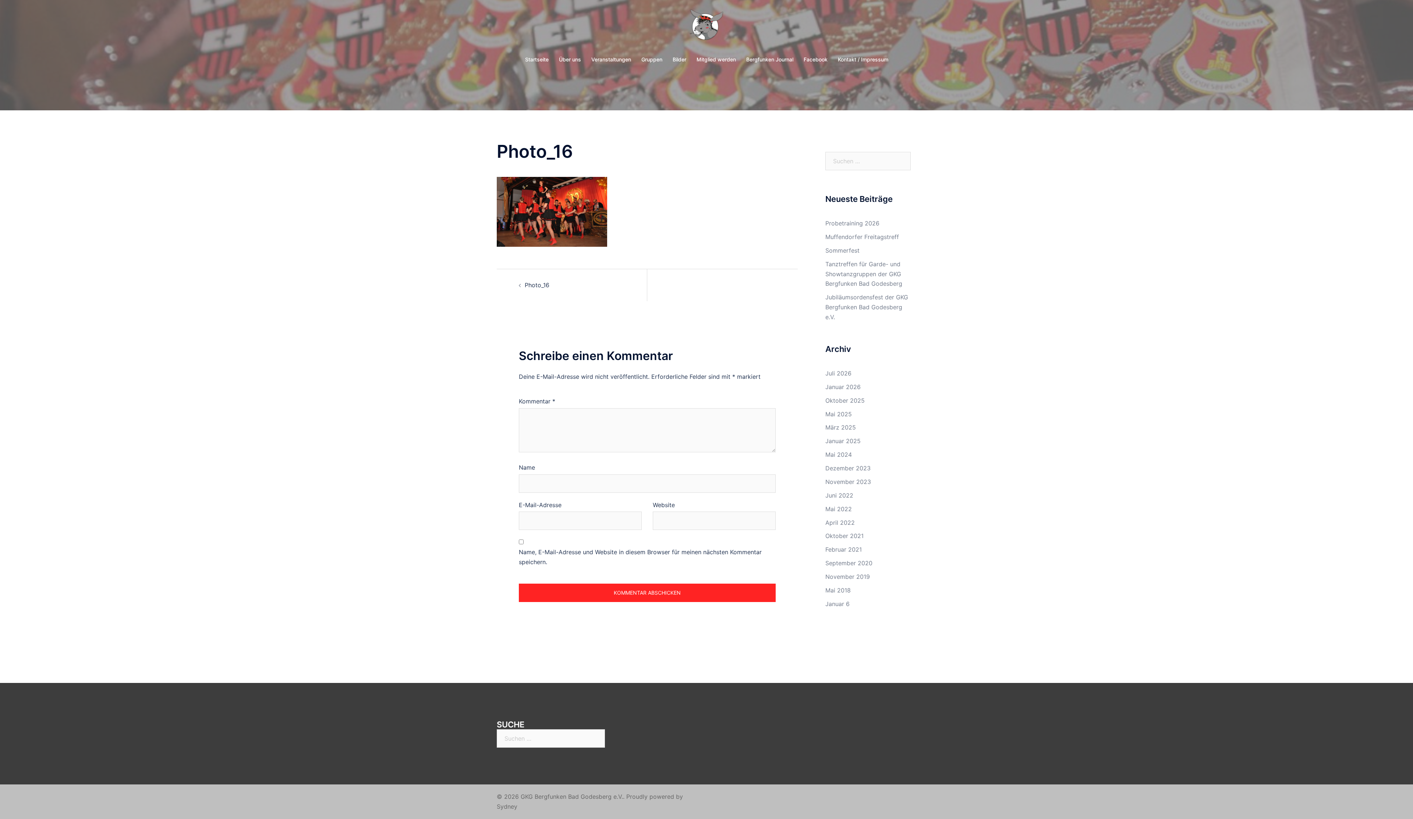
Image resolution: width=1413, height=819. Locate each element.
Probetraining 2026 (852, 223)
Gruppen (651, 59)
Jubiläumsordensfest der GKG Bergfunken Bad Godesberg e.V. (866, 307)
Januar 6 (837, 604)
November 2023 (848, 481)
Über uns (570, 59)
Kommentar (537, 401)
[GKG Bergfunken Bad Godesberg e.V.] (706, 28)
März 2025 (840, 427)
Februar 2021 (843, 549)
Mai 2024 (838, 454)
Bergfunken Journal (769, 59)
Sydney (507, 806)
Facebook (816, 59)
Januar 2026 (843, 387)
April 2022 (840, 522)
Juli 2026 (838, 373)
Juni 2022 (839, 495)
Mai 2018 (838, 590)
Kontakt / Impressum (863, 59)
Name (527, 467)
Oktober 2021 (844, 536)
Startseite (537, 59)
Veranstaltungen (611, 59)
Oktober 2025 (845, 400)
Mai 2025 (838, 414)
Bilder (679, 59)
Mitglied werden (716, 59)
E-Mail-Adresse (540, 505)
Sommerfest (842, 250)
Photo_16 (537, 285)
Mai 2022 (838, 509)
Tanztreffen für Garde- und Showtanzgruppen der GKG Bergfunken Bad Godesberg (863, 274)
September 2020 (848, 563)
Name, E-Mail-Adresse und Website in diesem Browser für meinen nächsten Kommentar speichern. (640, 557)
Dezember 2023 (848, 468)
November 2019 (847, 576)
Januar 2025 (843, 441)
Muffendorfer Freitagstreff (862, 237)
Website (664, 505)
